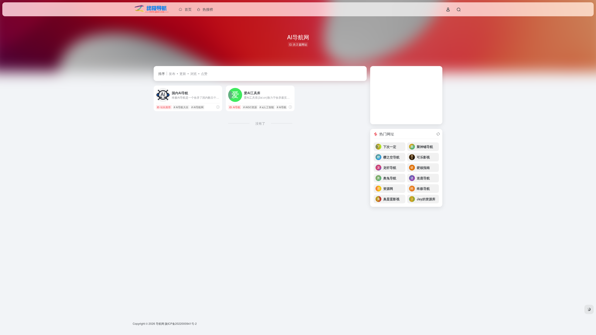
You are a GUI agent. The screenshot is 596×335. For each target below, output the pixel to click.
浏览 (193, 73)
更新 (182, 73)
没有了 (260, 123)
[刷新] (438, 134)
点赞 (204, 73)
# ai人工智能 (267, 107)
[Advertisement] (406, 95)
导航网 (160, 323)
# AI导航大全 (181, 107)
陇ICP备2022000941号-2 (181, 323)
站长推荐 (165, 107)
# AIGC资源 (250, 107)
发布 (172, 73)
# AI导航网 (197, 107)
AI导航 (236, 107)
